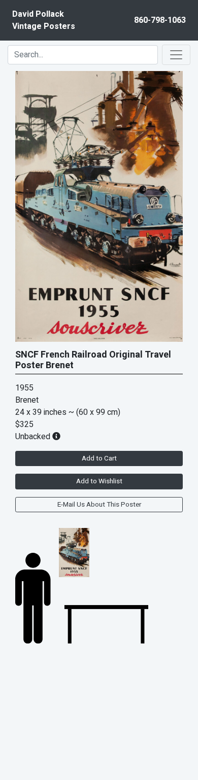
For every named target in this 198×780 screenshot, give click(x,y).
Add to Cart (99, 458)
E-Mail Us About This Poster (99, 505)
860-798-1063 (160, 20)
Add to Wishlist (99, 481)
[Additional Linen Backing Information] (56, 437)
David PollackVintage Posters (43, 20)
